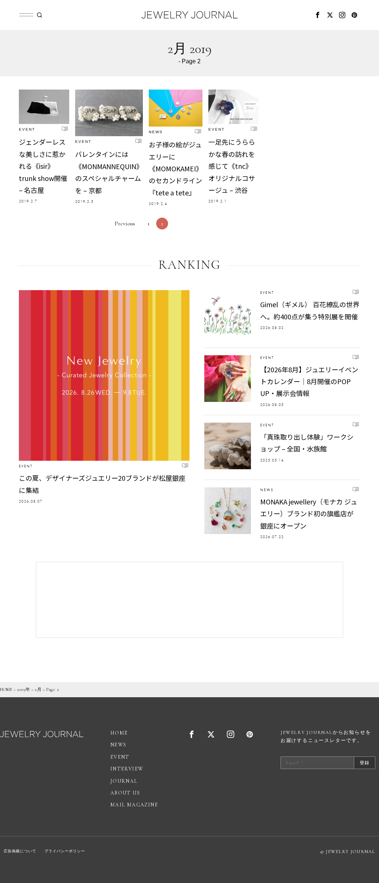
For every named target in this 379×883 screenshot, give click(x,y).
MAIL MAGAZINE (134, 805)
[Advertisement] (189, 599)
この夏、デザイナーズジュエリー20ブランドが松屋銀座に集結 (102, 483)
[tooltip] (317, 14)
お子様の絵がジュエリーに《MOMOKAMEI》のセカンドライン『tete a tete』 (175, 168)
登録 (364, 762)
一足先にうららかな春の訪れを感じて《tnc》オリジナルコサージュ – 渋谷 (231, 166)
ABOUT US (125, 793)
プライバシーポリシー (64, 851)
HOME (6, 689)
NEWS (156, 132)
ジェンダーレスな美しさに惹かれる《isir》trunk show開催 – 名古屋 (43, 166)
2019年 (23, 689)
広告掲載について (20, 851)
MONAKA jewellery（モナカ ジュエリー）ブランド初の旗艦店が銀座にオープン (308, 513)
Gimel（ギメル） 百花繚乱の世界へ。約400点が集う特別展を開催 (309, 310)
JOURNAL (124, 781)
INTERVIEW (127, 769)
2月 (38, 689)
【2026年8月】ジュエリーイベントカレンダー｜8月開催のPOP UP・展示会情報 (309, 381)
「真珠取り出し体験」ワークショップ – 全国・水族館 (306, 442)
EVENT (27, 129)
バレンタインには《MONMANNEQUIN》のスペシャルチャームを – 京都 (109, 172)
